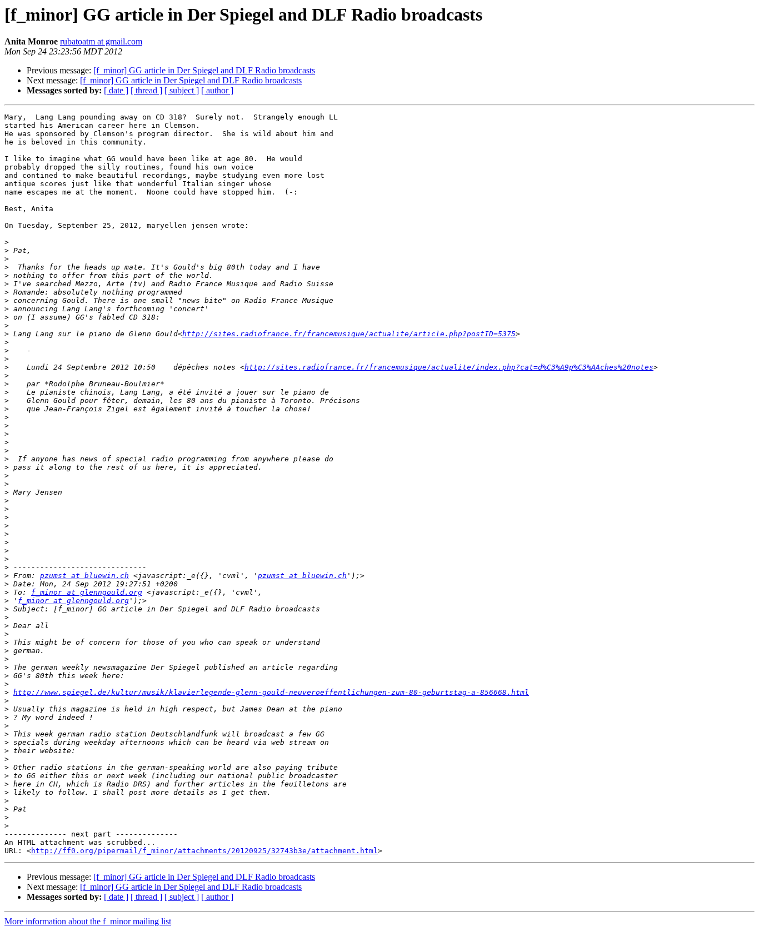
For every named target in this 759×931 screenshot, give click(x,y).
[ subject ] (181, 90)
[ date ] (116, 90)
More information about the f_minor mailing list (87, 921)
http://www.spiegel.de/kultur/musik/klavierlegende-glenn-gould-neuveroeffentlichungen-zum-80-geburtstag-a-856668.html (271, 692)
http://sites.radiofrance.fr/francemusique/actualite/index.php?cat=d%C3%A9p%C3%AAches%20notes (448, 367)
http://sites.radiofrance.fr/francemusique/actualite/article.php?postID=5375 (349, 334)
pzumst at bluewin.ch (84, 575)
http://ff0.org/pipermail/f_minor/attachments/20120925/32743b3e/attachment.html (204, 851)
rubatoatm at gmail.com (101, 41)
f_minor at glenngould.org (86, 592)
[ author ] (217, 90)
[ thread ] (146, 90)
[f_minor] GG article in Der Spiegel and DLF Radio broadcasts (204, 70)
